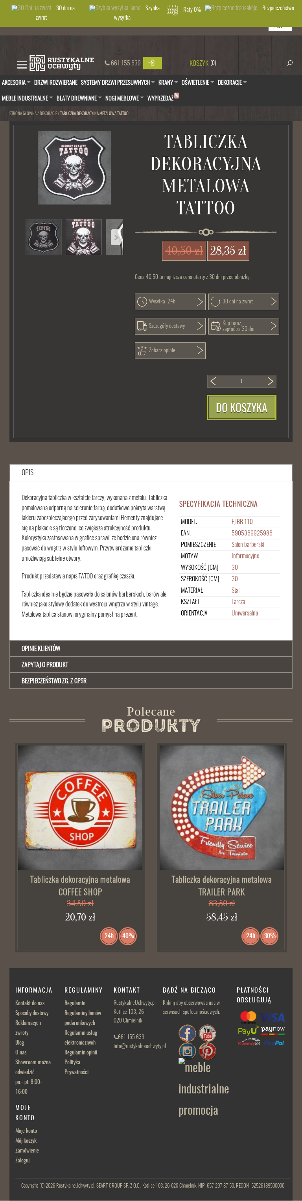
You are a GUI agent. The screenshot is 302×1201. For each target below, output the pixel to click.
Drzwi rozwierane (55, 83)
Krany (165, 83)
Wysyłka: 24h (162, 302)
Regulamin (74, 1003)
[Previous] (116, 237)
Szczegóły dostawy (167, 326)
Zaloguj (22, 1161)
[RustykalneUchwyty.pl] (61, 63)
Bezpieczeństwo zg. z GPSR (54, 681)
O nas (20, 1053)
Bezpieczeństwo (278, 8)
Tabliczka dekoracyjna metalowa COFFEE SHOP (80, 886)
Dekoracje (230, 83)
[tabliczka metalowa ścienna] (222, 808)
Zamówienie (27, 1151)
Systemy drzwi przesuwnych (115, 83)
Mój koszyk (26, 1141)
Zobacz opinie (162, 350)
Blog (19, 1043)
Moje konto (26, 1131)
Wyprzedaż (162, 97)
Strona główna (23, 114)
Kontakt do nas (29, 1003)
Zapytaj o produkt (45, 665)
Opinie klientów (41, 649)
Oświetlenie (195, 83)
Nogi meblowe (122, 99)
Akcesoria (14, 83)
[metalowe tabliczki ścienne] (80, 808)
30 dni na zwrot (55, 13)
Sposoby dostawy (31, 1013)
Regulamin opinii (80, 1053)
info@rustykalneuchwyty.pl (140, 1046)
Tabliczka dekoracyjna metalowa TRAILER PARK (222, 886)
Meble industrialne (25, 99)
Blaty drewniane (77, 99)
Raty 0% (192, 10)
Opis (27, 473)
